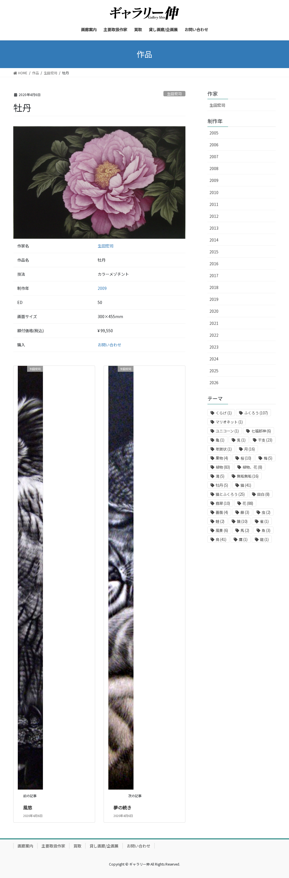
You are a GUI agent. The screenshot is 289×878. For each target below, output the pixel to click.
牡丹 (222, 485)
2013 (213, 228)
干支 (265, 440)
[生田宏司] (30, 576)
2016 (213, 263)
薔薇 (222, 512)
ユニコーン (227, 431)
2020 (213, 311)
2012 (213, 216)
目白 (263, 494)
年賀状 (224, 449)
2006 (213, 144)
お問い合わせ (109, 344)
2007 (213, 156)
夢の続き (122, 807)
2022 (213, 335)
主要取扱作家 (53, 846)
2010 (213, 192)
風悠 (27, 807)
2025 (213, 370)
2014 (213, 240)
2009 (102, 288)
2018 (213, 287)
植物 (223, 467)
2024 (213, 359)
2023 (213, 347)
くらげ (224, 413)
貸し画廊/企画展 (104, 846)
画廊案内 (25, 846)
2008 (213, 168)
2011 (213, 204)
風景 (222, 530)
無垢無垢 (248, 476)
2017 (213, 275)
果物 (222, 458)
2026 (213, 382)
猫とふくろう (230, 494)
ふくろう (256, 413)
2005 (213, 133)
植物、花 (252, 467)
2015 (213, 252)
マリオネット (229, 422)
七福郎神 (261, 431)
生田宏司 (174, 93)
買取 (77, 846)
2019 (213, 299)
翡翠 (223, 503)
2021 (213, 323)
